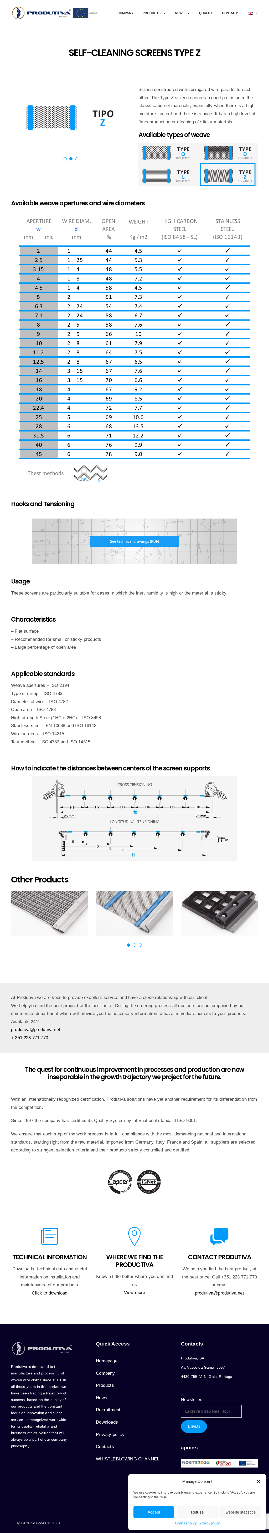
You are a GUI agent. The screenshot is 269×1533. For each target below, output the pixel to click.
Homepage (106, 1360)
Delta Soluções (33, 1523)
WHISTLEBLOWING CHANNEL (127, 1458)
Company (125, 13)
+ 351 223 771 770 (29, 1037)
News (179, 13)
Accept (154, 1512)
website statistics (241, 1512)
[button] (258, 1481)
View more (134, 1292)
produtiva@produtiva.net (35, 1029)
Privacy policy (209, 1523)
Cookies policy (185, 1523)
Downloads (107, 1422)
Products (152, 13)
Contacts (230, 13)
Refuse (197, 1512)
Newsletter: (192, 1399)
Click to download (49, 1293)
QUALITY (206, 13)
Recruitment (108, 1409)
